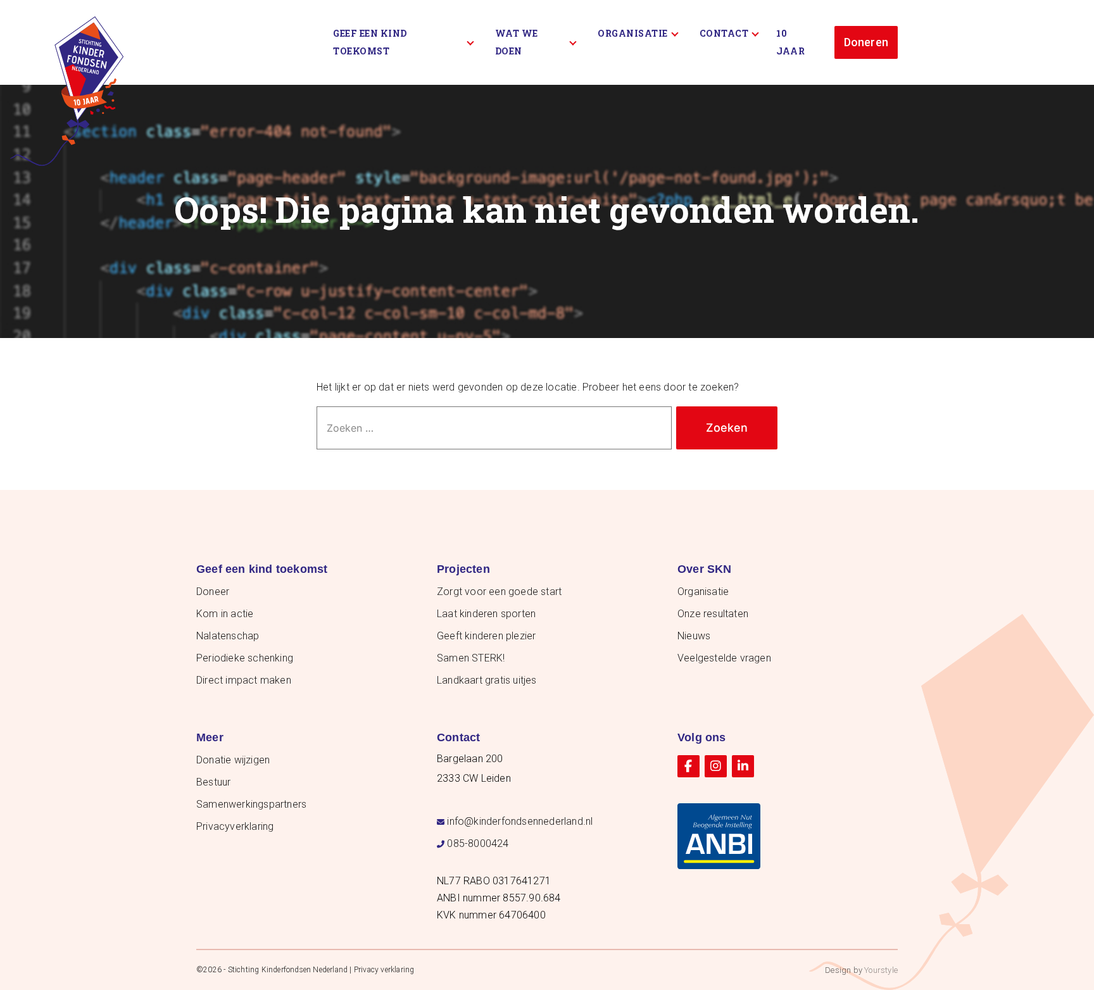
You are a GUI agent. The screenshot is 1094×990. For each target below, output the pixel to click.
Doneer (212, 592)
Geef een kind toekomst (370, 42)
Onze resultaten (712, 614)
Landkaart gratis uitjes (487, 680)
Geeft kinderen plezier (486, 636)
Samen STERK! (471, 658)
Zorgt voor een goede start (499, 592)
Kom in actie (224, 614)
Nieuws (693, 636)
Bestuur (213, 782)
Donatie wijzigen (233, 760)
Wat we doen (516, 42)
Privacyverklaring (235, 826)
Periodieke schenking (244, 658)
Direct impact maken (243, 680)
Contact (724, 33)
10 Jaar (790, 42)
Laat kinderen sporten (486, 614)
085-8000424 (477, 843)
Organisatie (633, 33)
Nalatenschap (227, 636)
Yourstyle (881, 970)
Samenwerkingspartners (251, 804)
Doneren (866, 42)
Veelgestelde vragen (724, 658)
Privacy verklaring (384, 969)
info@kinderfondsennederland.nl (520, 821)
